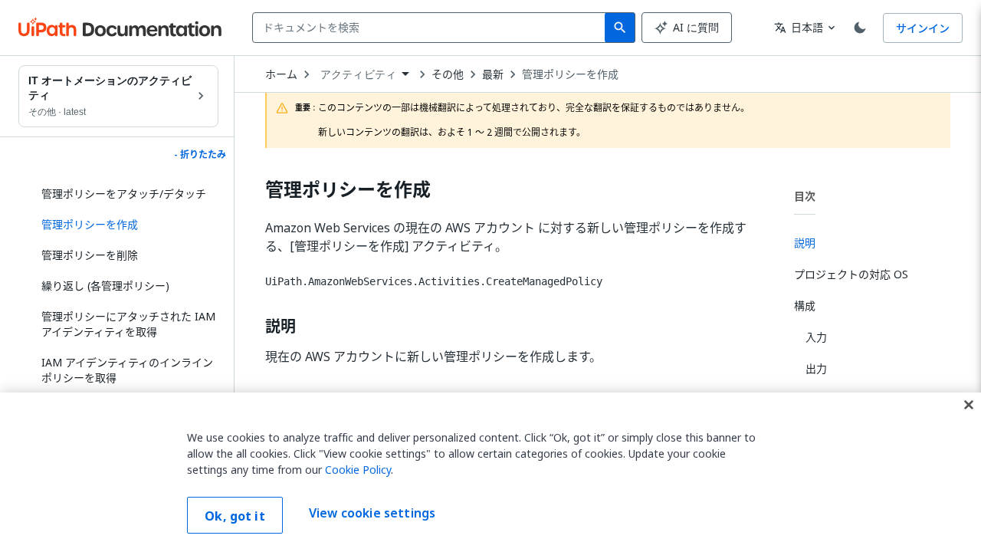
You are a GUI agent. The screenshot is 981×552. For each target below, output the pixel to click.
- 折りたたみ (200, 155)
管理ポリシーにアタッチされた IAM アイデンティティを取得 (128, 324)
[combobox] (432, 27)
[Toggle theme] (860, 27)
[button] (124, 224)
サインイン (923, 28)
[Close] (968, 404)
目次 (804, 196)
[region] (490, 472)
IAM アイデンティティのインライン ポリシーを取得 (127, 370)
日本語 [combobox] (798, 27)
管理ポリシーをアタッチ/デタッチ (123, 194)
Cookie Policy (358, 470)
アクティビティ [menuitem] (358, 74)
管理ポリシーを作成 (570, 74)
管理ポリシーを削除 (89, 255)
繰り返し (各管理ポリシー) (105, 286)
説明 (280, 326)
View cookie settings (372, 513)
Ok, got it (235, 516)
